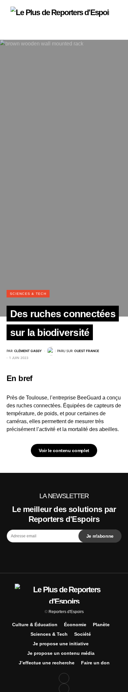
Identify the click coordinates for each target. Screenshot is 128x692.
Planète (101, 624)
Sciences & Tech (28, 293)
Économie (75, 624)
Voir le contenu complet (64, 450)
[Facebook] (64, 678)
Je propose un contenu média (61, 653)
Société (82, 634)
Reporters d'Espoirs (66, 611)
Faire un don (95, 662)
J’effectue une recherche (47, 662)
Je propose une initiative (61, 643)
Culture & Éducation (34, 624)
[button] (9, 20)
